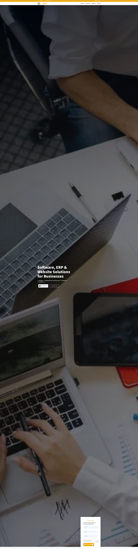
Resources (88, 3)
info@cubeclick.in (47, 0)
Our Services (54, 286)
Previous (2, 279)
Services (82, 3)
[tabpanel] (69, 276)
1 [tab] (67, 544)
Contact (99, 3)
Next (135, 279)
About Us (94, 3)
